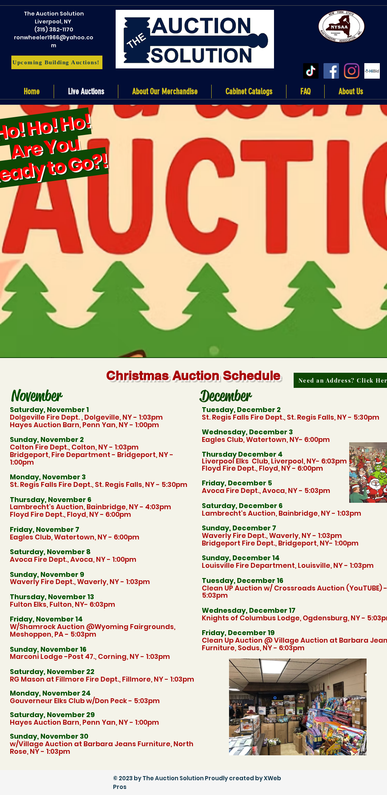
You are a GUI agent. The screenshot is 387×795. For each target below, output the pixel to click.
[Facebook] (331, 71)
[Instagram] (351, 71)
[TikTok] (311, 71)
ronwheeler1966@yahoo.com (53, 41)
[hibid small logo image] (372, 71)
